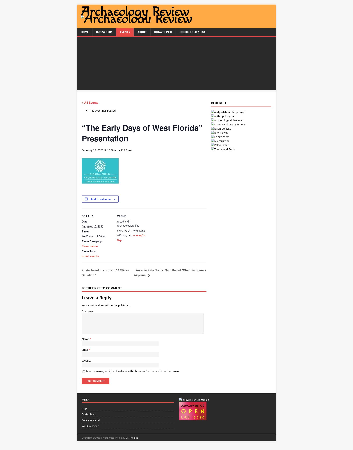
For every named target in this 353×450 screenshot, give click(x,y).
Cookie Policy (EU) (192, 32)
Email (85, 349)
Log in (85, 408)
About (142, 32)
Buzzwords (104, 32)
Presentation (90, 246)
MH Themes (132, 437)
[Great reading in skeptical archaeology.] (223, 149)
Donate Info (163, 32)
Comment (88, 311)
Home (85, 32)
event (85, 256)
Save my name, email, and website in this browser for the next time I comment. (132, 371)
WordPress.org (90, 426)
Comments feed (91, 420)
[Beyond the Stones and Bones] (223, 116)
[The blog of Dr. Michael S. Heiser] (220, 145)
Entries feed (88, 414)
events (94, 256)
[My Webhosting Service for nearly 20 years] (228, 124)
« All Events (90, 102)
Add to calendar (101, 199)
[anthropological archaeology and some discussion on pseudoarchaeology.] (228, 112)
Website (86, 360)
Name (86, 339)
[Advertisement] (176, 64)
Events (125, 32)
